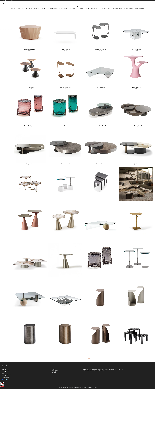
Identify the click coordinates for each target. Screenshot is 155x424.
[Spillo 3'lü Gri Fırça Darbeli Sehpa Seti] (101, 184)
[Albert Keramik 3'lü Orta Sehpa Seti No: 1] (136, 184)
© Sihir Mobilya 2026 (59, 387)
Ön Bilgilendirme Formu (84, 387)
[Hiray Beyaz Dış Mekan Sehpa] (65, 32)
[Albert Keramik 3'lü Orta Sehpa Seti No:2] (30, 260)
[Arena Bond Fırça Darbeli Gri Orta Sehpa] (65, 146)
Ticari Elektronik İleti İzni (90, 387)
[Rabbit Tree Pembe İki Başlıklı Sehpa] (136, 70)
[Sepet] (152, 3)
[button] (68, 3)
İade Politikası (54, 372)
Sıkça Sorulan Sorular (55, 370)
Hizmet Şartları (95, 387)
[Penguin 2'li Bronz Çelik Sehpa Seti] (101, 336)
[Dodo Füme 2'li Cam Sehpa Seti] (101, 260)
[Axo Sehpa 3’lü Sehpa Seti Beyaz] (65, 184)
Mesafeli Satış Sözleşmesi (70, 387)
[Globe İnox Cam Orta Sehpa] (101, 70)
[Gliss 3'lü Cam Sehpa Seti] (136, 260)
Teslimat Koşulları (54, 371)
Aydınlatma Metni (64, 387)
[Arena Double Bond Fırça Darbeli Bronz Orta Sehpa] (136, 108)
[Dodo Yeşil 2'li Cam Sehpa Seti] (65, 108)
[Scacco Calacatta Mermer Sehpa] (136, 32)
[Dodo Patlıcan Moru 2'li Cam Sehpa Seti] (30, 108)
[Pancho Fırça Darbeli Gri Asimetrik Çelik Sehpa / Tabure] (30, 336)
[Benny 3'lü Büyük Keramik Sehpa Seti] (30, 184)
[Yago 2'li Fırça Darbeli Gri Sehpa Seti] (101, 32)
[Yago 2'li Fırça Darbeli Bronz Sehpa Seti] (65, 70)
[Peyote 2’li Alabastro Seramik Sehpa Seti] (65, 222)
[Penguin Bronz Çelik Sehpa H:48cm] (101, 298)
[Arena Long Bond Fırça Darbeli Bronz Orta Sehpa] (30, 146)
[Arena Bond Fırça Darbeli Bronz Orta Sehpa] (101, 146)
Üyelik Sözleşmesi (79, 387)
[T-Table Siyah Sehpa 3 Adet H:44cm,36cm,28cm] (136, 336)
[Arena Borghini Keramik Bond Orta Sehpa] (136, 146)
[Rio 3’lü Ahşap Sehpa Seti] (30, 70)
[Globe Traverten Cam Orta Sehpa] (101, 222)
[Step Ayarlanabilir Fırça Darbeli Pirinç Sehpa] (136, 222)
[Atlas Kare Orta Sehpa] (65, 298)
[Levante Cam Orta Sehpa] (30, 298)
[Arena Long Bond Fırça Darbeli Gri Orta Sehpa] (101, 108)
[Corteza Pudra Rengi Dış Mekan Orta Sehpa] (30, 32)
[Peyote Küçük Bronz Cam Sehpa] (65, 260)
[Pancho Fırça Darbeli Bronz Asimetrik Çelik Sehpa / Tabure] (65, 336)
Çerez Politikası (75, 387)
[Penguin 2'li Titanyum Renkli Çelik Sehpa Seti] (136, 298)
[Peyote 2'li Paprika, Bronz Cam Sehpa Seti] (30, 222)
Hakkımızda (53, 369)
